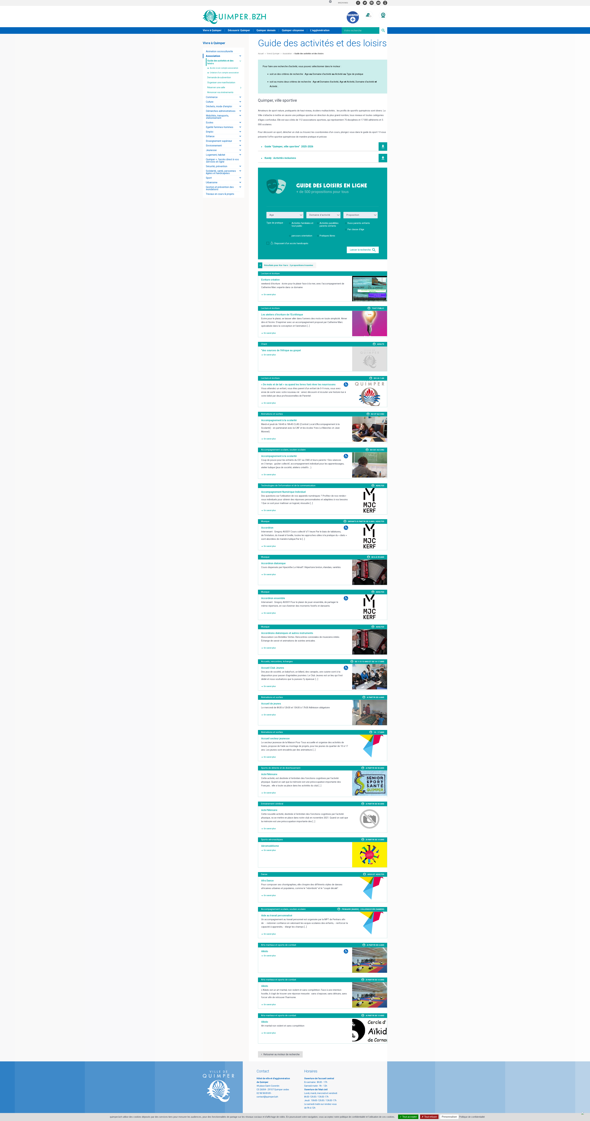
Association (287, 54)
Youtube (378, 3)
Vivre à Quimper (212, 30)
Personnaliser (449, 1116)
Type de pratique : (275, 222)
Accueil (261, 54)
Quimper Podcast (385, 3)
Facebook (358, 3)
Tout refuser (430, 1116)
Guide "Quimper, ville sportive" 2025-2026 (289, 146)
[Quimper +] (353, 22)
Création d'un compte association (224, 73)
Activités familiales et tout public (302, 224)
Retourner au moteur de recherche (281, 1054)
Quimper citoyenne (293, 30)
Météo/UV (369, 22)
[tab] (223, 51)
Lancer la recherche (360, 249)
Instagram (372, 3)
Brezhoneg (343, 3)
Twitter (365, 3)
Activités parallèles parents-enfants (329, 224)
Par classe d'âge (356, 229)
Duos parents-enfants (359, 223)
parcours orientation (302, 235)
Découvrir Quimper (239, 30)
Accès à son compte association (224, 68)
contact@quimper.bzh (267, 1096)
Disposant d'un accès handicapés (291, 243)
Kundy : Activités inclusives (280, 158)
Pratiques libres (327, 235)
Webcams (383, 22)
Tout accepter (409, 1116)
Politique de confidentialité (472, 1116)
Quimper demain (265, 30)
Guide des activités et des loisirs (309, 54)
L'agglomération (319, 30)
